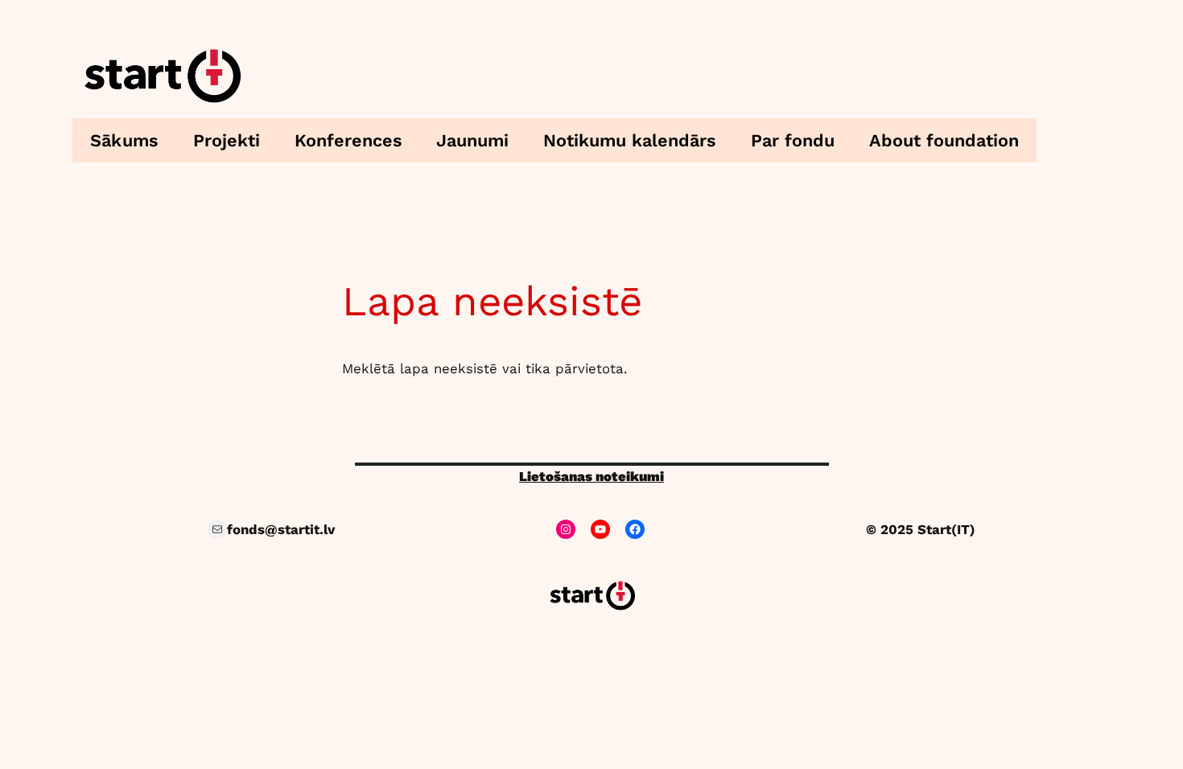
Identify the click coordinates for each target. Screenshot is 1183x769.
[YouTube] (600, 529)
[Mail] (217, 529)
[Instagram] (565, 529)
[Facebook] (635, 529)
